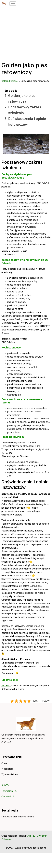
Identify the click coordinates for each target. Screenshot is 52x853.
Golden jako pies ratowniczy (22, 99)
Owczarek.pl (7, 796)
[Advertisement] (26, 34)
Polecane (6, 839)
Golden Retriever (9, 81)
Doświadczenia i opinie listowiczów (27, 122)
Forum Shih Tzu (9, 791)
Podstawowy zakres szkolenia (24, 110)
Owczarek (42, 835)
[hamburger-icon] (12, 3)
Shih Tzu (5, 785)
